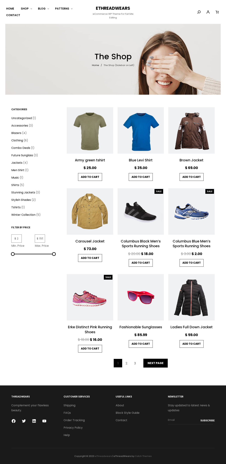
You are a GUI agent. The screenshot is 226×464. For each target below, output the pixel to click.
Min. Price (17, 246)
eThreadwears (113, 8)
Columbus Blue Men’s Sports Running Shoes (191, 243)
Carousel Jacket (90, 241)
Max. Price (42, 246)
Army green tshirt (90, 160)
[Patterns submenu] (72, 9)
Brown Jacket (191, 160)
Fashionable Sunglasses (141, 327)
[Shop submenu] (31, 9)
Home (95, 65)
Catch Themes (143, 456)
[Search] (199, 12)
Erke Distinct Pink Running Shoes (90, 329)
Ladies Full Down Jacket (192, 327)
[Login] (208, 12)
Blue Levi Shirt (141, 160)
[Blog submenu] (48, 9)
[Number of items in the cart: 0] (217, 12)
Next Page (155, 363)
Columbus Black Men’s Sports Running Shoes (141, 243)
